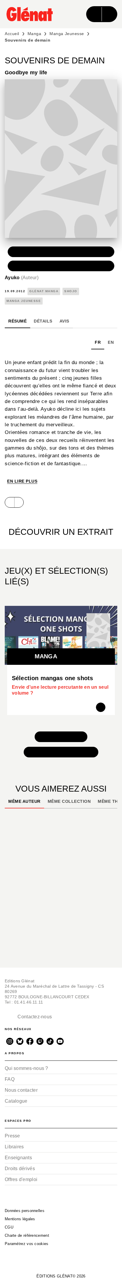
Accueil (12, 33)
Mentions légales (20, 1219)
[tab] (17, 321)
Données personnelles (24, 1210)
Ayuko (21, 277)
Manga (34, 33)
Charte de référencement (27, 1235)
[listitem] (10, 1041)
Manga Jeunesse (66, 33)
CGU (9, 1227)
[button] (61, 251)
